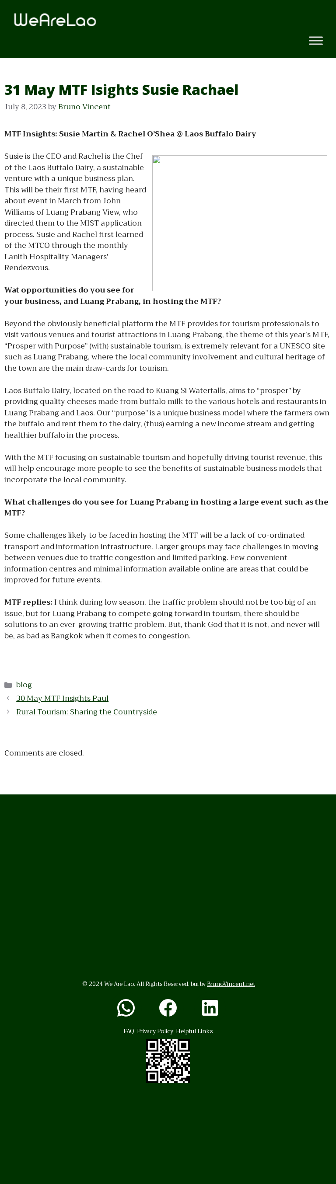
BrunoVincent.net (231, 984)
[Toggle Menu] (316, 41)
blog (24, 685)
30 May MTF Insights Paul (62, 698)
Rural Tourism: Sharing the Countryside (86, 712)
